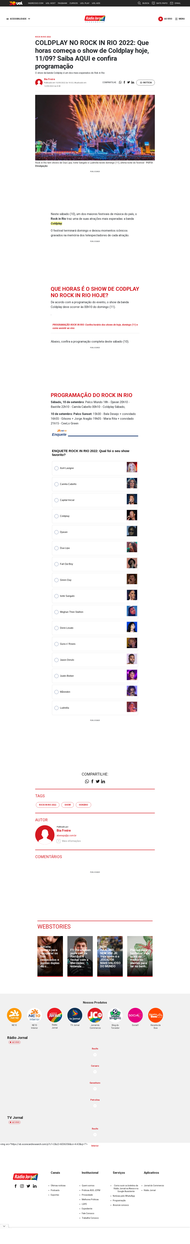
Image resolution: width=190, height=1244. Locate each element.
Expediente (87, 1208)
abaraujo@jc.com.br (66, 835)
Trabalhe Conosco (90, 1218)
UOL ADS (96, 3)
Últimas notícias (58, 1185)
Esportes (55, 1195)
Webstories (54, 926)
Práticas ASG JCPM (91, 1190)
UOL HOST (51, 3)
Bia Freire (49, 79)
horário (83, 805)
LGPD (84, 1204)
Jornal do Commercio (154, 1185)
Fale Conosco (88, 1213)
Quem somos (88, 1185)
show (68, 805)
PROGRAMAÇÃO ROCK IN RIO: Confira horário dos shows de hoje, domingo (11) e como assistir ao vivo (95, 326)
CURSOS (74, 3)
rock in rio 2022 (47, 805)
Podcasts (55, 1190)
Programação (119, 1200)
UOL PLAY (85, 3)
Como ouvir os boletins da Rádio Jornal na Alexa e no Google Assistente (126, 1188)
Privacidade (87, 1195)
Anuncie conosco (121, 1205)
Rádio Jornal (150, 1190)
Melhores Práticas (90, 1199)
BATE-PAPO (161, 3)
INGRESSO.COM (35, 3)
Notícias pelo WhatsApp (124, 1196)
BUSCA (145, 3)
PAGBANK (62, 3)
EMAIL (178, 3)
